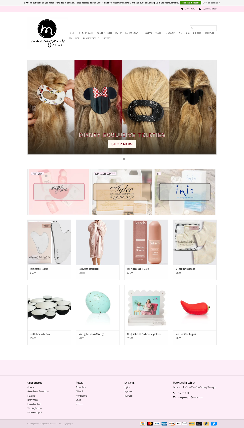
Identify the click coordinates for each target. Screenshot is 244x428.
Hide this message (191, 3)
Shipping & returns (34, 408)
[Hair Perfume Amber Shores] (146, 242)
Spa (70, 38)
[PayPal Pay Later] (206, 423)
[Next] (210, 108)
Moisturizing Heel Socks (185, 268)
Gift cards (106, 38)
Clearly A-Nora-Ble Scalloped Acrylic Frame (144, 334)
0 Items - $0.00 (190, 8)
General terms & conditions (38, 391)
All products (81, 387)
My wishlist (128, 395)
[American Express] (164, 423)
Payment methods (34, 404)
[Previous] (34, 108)
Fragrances (170, 33)
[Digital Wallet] (181, 423)
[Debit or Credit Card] (198, 423)
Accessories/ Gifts (153, 33)
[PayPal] (191, 423)
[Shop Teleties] (122, 107)
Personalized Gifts (85, 33)
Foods (77, 38)
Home (71, 33)
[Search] (192, 28)
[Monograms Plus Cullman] (47, 33)
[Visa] (156, 423)
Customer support (34, 412)
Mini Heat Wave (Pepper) (186, 334)
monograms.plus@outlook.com (190, 397)
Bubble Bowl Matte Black (40, 334)
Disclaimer (31, 395)
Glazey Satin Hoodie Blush (89, 268)
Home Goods (184, 33)
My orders (128, 391)
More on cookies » (211, 3)
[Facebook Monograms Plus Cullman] (119, 367)
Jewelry (118, 33)
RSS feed (79, 404)
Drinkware (209, 33)
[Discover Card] (171, 423)
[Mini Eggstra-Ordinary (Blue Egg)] (98, 308)
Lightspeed (69, 423)
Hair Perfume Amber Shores (138, 268)
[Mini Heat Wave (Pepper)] (195, 308)
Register (127, 387)
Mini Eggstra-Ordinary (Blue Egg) (91, 334)
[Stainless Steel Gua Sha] (49, 242)
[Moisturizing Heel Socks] (195, 242)
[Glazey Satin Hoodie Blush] (98, 242)
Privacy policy (32, 399)
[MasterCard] (149, 423)
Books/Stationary (91, 38)
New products (81, 395)
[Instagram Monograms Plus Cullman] (125, 367)
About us (30, 387)
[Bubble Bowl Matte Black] (49, 308)
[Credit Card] (142, 423)
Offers (78, 399)
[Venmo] (213, 423)
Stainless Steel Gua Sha (39, 268)
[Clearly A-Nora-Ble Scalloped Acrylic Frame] (146, 308)
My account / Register (209, 8)
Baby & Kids (197, 33)
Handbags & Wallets (133, 33)
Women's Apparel (104, 33)
